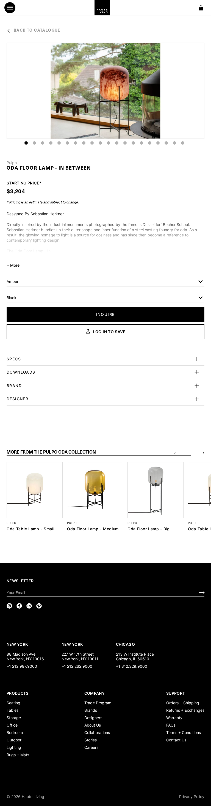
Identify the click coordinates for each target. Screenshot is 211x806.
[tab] (99, 453)
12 (116, 143)
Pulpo (12, 163)
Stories (90, 740)
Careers (91, 747)
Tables (12, 710)
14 (133, 143)
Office (12, 725)
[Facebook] (19, 606)
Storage (14, 717)
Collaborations (97, 732)
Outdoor (14, 740)
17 (158, 143)
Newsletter (20, 580)
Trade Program (97, 702)
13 (125, 143)
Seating (13, 702)
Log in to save (109, 331)
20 (182, 143)
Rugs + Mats (18, 754)
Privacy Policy (191, 796)
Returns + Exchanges (185, 710)
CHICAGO (125, 644)
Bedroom (15, 732)
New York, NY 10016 (25, 658)
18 (166, 143)
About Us (92, 725)
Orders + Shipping (182, 702)
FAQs (171, 725)
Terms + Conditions (183, 732)
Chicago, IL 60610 (132, 658)
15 (141, 143)
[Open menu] (9, 7)
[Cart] (201, 7)
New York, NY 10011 (80, 658)
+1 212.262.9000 (77, 666)
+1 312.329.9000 (131, 666)
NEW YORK (18, 644)
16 (149, 143)
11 (108, 143)
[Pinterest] (39, 606)
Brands (90, 710)
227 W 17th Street (78, 654)
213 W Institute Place (135, 654)
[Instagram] (9, 606)
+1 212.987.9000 (22, 666)
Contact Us (176, 740)
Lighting (14, 747)
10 (100, 143)
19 (174, 143)
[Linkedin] (29, 606)
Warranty (174, 717)
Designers (93, 717)
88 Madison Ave (21, 654)
